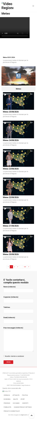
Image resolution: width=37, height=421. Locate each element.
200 (25, 266)
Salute (15, 399)
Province (7, 403)
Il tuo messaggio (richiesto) (13, 328)
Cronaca (7, 395)
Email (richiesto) (9, 317)
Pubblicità (7, 407)
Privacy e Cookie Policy (12, 411)
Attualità (16, 395)
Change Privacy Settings (23, 407)
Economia (7, 399)
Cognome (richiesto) (10, 297)
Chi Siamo (16, 403)
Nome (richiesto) (9, 287)
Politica (25, 395)
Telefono (6, 307)
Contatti (25, 403)
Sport (23, 399)
